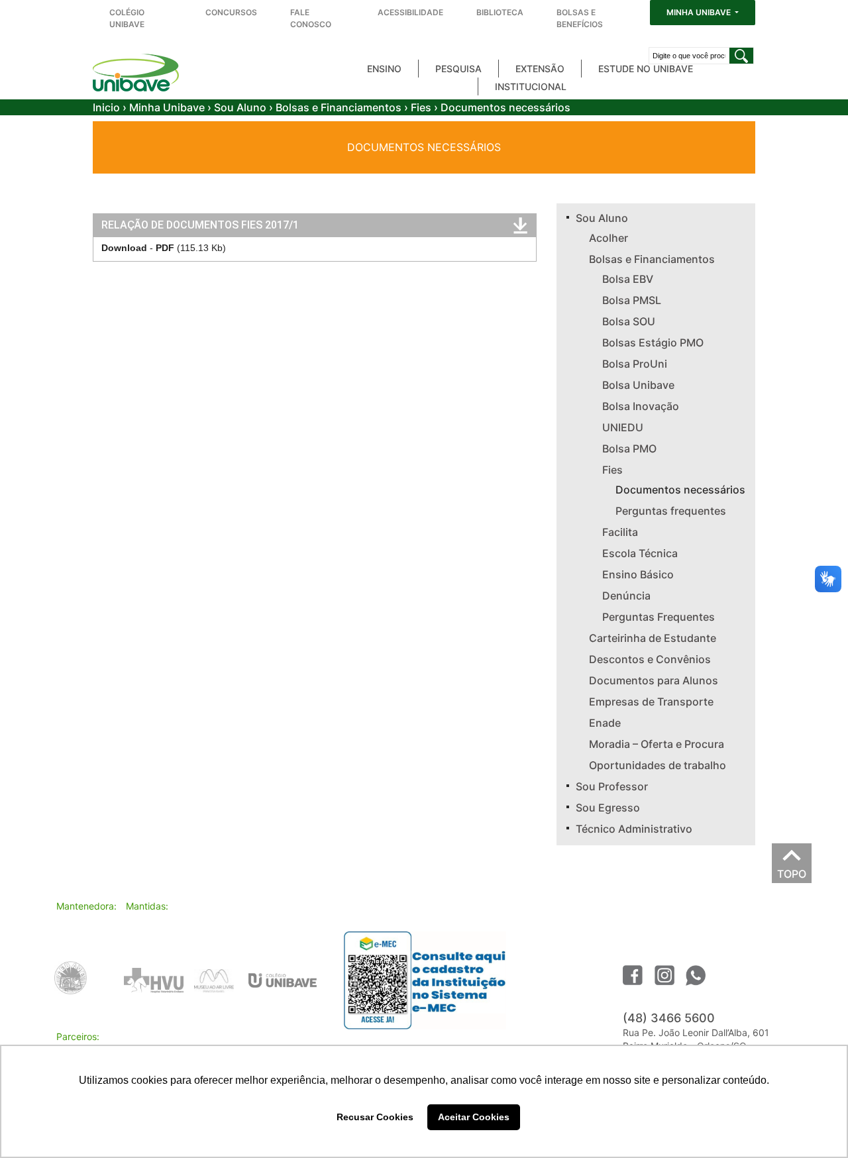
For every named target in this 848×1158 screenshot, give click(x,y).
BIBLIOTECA (499, 12)
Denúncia (626, 595)
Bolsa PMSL (631, 300)
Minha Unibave (167, 107)
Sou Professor (612, 786)
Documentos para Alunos (653, 680)
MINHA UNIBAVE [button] (699, 12)
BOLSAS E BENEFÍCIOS (579, 18)
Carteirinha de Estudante (652, 638)
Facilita (620, 532)
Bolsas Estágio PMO (653, 342)
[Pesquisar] (741, 55)
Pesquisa (458, 68)
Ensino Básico (638, 574)
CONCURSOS (231, 12)
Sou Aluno (240, 107)
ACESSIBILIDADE (410, 12)
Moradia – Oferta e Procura (656, 744)
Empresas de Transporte (651, 701)
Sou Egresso (608, 807)
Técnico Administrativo (634, 828)
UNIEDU (622, 427)
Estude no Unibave (645, 68)
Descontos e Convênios (650, 659)
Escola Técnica (640, 553)
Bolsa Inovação (640, 406)
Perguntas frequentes (670, 510)
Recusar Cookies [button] (375, 1117)
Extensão (539, 68)
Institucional (530, 86)
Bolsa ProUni (634, 363)
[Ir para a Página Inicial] (136, 72)
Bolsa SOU (628, 321)
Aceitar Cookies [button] (473, 1117)
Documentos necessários (680, 489)
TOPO (791, 870)
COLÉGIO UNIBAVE (126, 18)
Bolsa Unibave (638, 385)
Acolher (608, 237)
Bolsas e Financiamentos (338, 107)
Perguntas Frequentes (658, 616)
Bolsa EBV (627, 279)
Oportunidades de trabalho (657, 765)
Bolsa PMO (629, 448)
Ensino (384, 68)
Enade (605, 722)
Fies (421, 107)
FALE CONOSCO (310, 18)
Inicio (106, 107)
